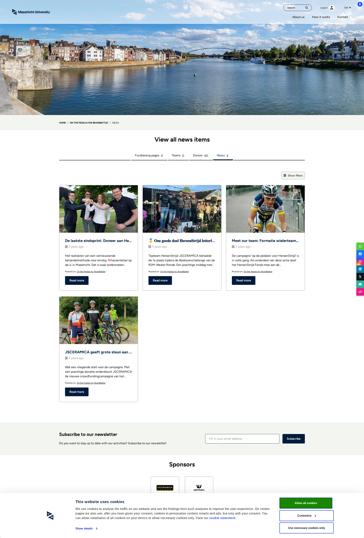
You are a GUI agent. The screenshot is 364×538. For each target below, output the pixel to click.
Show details (84, 528)
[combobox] (347, 8)
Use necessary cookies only (306, 527)
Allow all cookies (306, 503)
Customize (304, 515)
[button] (242, 438)
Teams (178, 156)
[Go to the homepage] (31, 11)
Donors (200, 156)
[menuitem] (298, 17)
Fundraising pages (149, 156)
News (222, 156)
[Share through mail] (360, 284)
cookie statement (222, 518)
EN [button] (346, 7)
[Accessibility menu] (360, 4)
